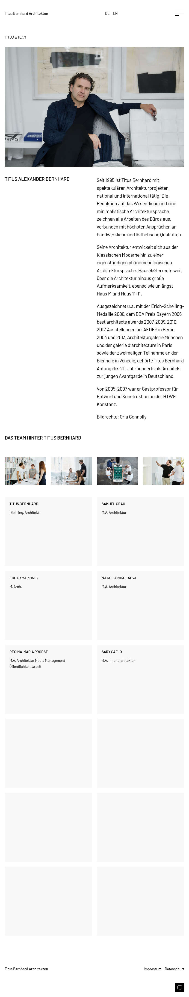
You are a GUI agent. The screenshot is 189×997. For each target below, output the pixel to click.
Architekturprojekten (147, 188)
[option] (115, 13)
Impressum (152, 969)
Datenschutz (174, 969)
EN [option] (115, 13)
